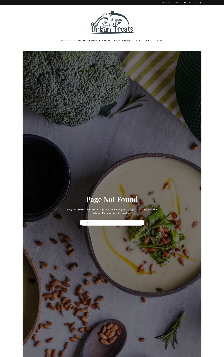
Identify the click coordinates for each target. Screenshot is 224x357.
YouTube (184, 2)
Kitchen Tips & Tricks (99, 41)
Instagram (195, 2)
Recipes (64, 41)
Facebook (200, 2)
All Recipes (79, 41)
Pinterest (190, 2)
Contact (159, 41)
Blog (138, 41)
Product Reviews (123, 41)
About (147, 41)
